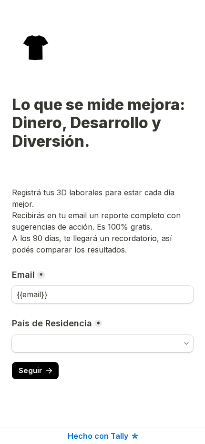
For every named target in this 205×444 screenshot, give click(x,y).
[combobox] (102, 343)
